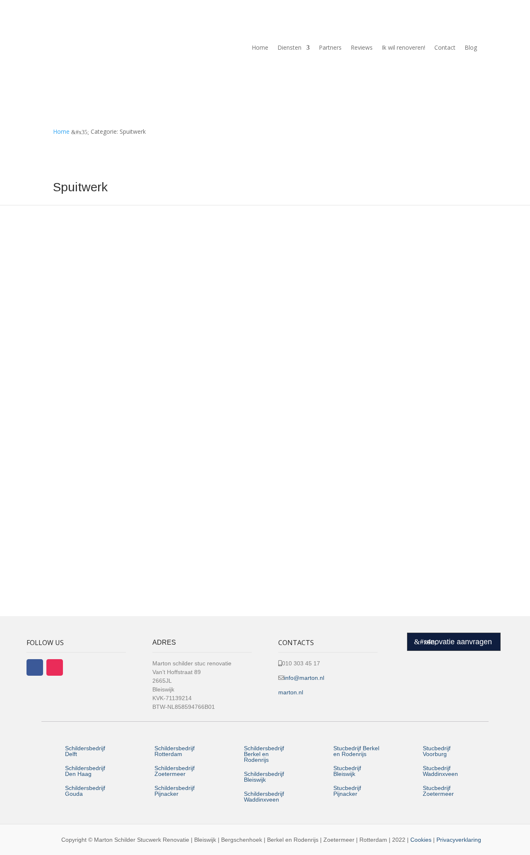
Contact (444, 47)
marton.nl (290, 692)
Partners (330, 47)
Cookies (420, 839)
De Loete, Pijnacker (95, 263)
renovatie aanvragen (458, 642)
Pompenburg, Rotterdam (106, 332)
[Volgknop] (34, 667)
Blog (471, 47)
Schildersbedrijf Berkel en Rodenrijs (264, 754)
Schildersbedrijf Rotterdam (174, 751)
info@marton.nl (304, 677)
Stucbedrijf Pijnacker (347, 791)
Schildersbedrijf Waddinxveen (264, 796)
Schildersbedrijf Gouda (85, 791)
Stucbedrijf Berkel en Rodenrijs (356, 751)
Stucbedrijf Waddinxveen (440, 771)
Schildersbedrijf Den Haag (85, 771)
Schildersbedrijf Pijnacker (174, 791)
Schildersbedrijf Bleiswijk (264, 777)
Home (260, 47)
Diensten (289, 47)
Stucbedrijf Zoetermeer (438, 791)
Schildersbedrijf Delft (85, 751)
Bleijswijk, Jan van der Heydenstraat (124, 541)
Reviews (362, 47)
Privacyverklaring (458, 839)
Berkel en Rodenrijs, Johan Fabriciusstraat (136, 402)
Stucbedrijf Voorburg (436, 751)
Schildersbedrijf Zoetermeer (174, 771)
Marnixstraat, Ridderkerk (106, 472)
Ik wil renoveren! (403, 47)
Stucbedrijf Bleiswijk (347, 771)
